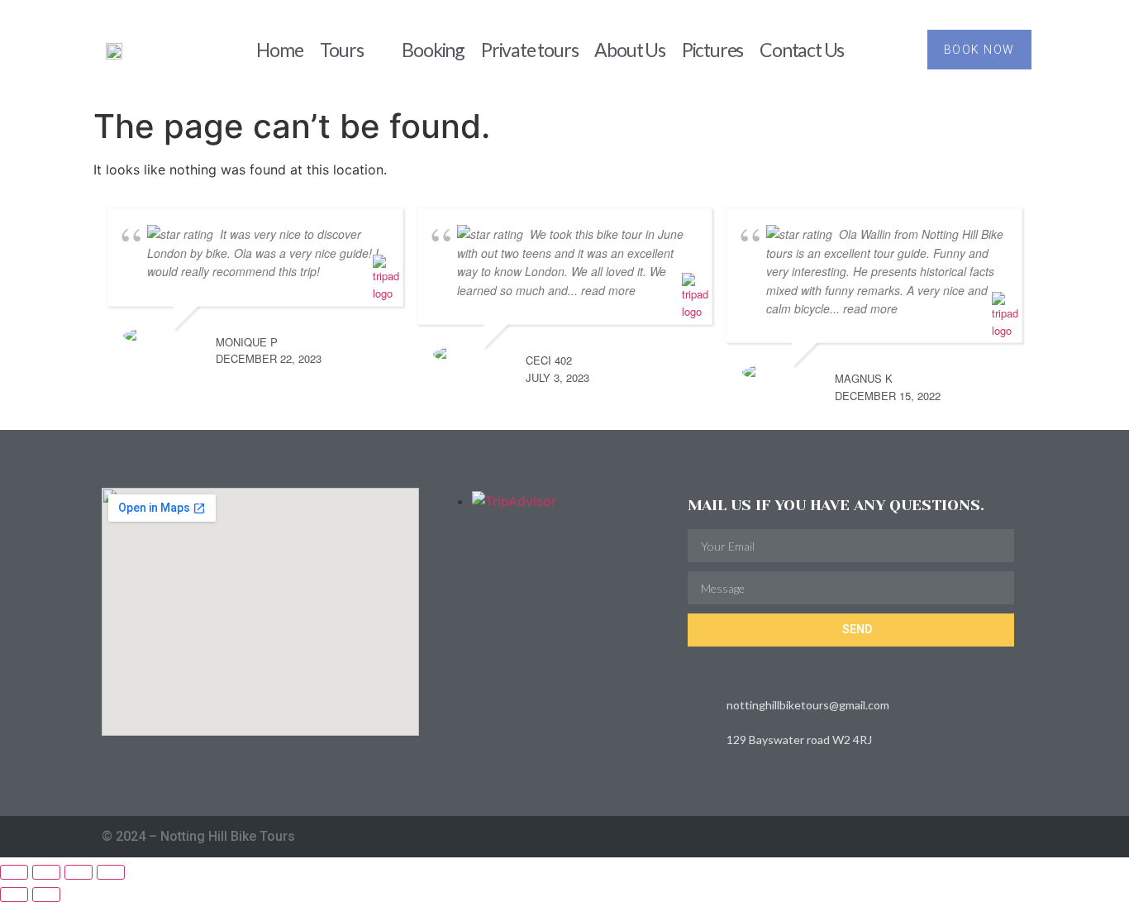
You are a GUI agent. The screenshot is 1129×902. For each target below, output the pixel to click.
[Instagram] (956, 837)
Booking (433, 49)
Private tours (529, 49)
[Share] (78, 872)
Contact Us (802, 49)
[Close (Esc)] (111, 872)
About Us (629, 49)
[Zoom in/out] (14, 872)
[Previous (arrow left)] (14, 894)
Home (279, 49)
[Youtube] (1021, 837)
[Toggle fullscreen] (46, 872)
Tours (342, 49)
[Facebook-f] (989, 837)
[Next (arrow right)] (46, 894)
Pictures (712, 49)
